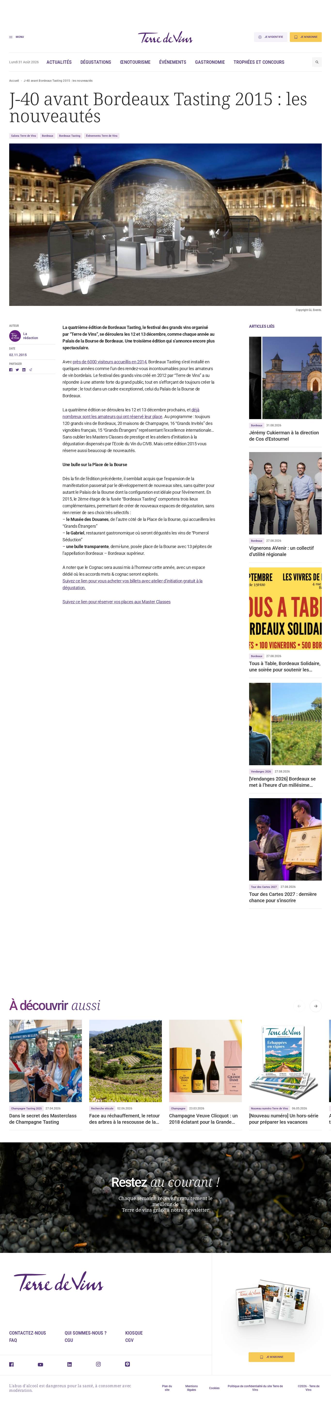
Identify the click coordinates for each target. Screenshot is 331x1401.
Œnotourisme (135, 62)
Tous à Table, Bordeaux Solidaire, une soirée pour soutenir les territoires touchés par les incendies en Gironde (284, 667)
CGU (69, 1340)
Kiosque (134, 1333)
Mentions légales (191, 1388)
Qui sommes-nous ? (86, 1333)
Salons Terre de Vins (23, 135)
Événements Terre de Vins (102, 135)
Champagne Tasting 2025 (26, 1108)
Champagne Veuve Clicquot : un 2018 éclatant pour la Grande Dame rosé (203, 1119)
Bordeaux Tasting (69, 135)
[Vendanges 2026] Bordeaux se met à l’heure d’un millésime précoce (282, 782)
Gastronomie (210, 62)
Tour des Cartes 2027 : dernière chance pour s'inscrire (283, 897)
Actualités (59, 62)
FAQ (13, 1340)
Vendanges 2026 (261, 771)
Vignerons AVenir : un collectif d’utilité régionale (281, 551)
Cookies (214, 1388)
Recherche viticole (102, 1108)
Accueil (14, 80)
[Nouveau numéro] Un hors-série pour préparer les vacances (283, 1119)
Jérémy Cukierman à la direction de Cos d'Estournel (284, 436)
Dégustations (95, 62)
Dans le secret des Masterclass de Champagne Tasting (43, 1119)
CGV (129, 1340)
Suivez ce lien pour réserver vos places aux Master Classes (117, 601)
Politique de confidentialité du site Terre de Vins (255, 1388)
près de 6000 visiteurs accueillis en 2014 (109, 361)
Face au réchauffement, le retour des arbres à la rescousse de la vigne (124, 1119)
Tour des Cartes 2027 (264, 887)
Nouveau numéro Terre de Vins (269, 1108)
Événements (172, 62)
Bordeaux (47, 135)
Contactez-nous (27, 1333)
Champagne (178, 1108)
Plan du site (167, 1388)
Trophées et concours (259, 62)
